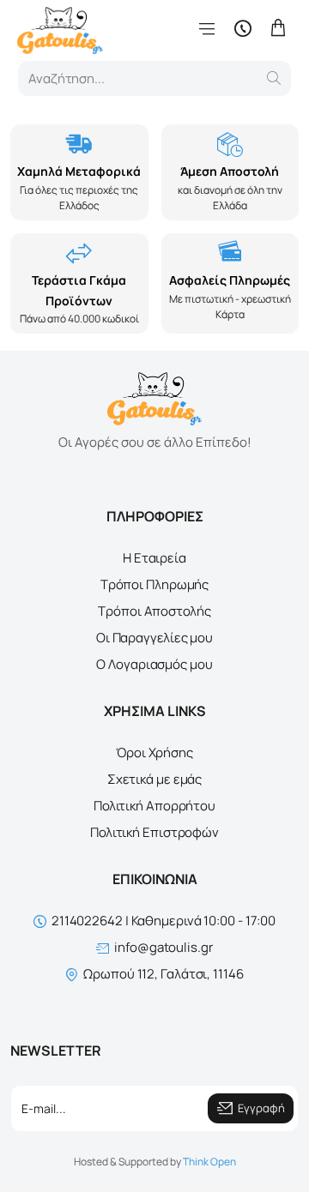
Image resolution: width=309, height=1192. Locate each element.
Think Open (209, 1161)
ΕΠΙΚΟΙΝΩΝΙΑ (154, 879)
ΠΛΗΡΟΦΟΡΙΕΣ (154, 516)
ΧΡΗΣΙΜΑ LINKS (155, 710)
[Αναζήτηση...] (274, 78)
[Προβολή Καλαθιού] (278, 28)
